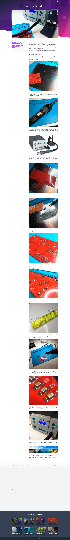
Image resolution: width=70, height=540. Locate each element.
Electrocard (37, 50)
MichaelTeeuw (15, 0)
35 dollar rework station (39, 129)
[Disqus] (35, 478)
